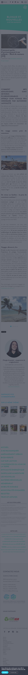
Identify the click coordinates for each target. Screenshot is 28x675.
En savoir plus (13, 672)
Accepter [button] (5, 672)
